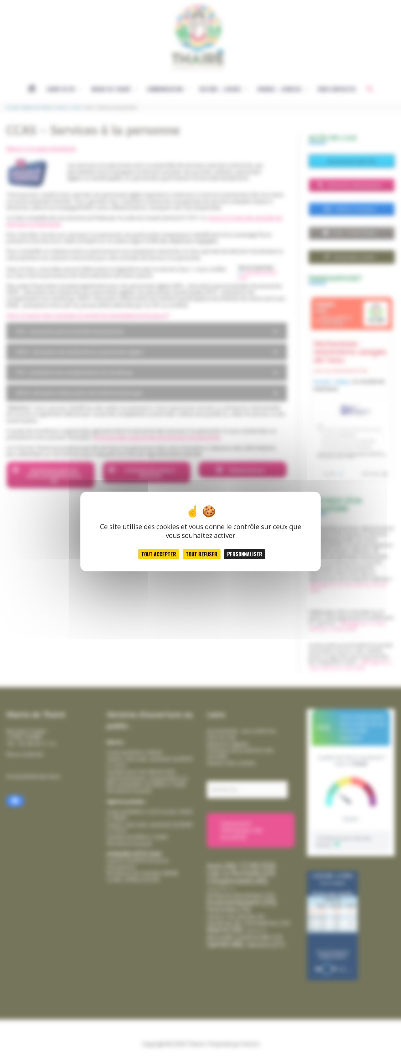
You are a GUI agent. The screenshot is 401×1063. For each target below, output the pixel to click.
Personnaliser (244, 554)
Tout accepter (158, 554)
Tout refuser (201, 554)
